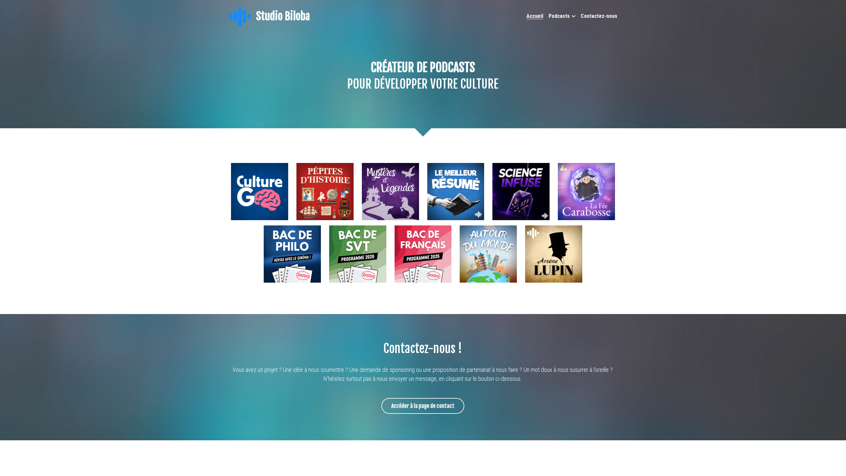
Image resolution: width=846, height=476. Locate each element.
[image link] (240, 16)
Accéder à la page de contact (422, 406)
